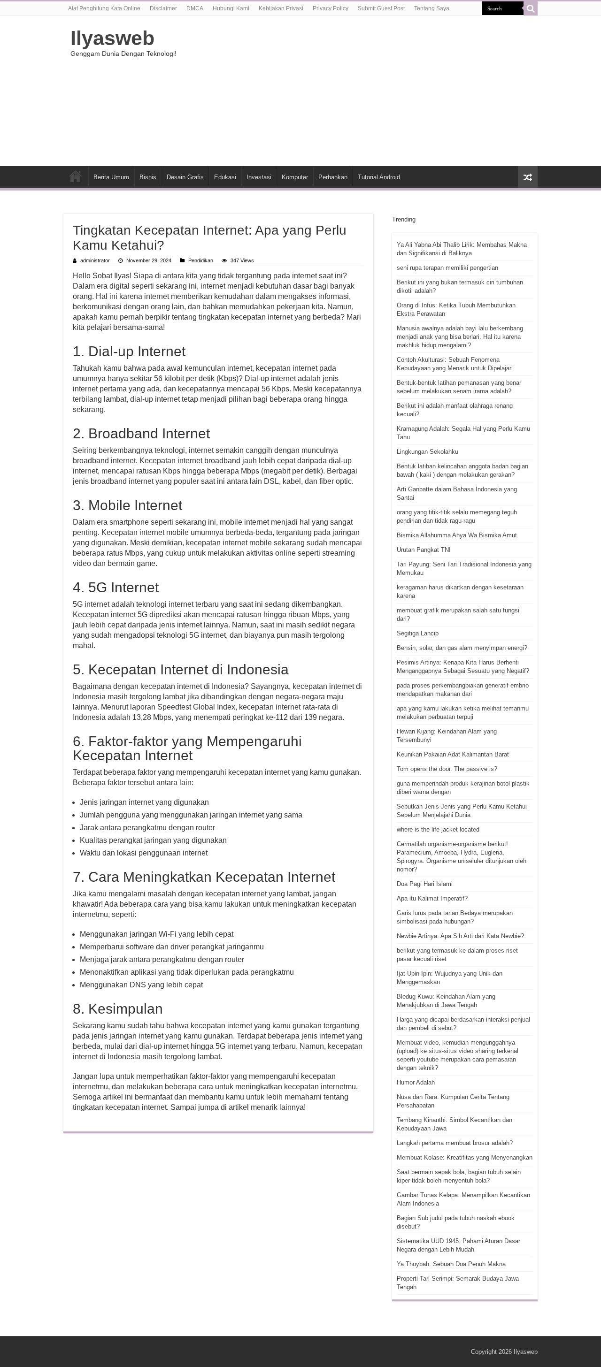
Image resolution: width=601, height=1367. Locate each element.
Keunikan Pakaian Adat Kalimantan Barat (453, 754)
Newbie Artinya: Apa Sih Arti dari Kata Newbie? (460, 935)
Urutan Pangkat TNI (424, 549)
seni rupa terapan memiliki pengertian (447, 267)
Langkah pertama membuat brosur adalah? (455, 1142)
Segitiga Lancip (418, 633)
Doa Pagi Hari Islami (425, 883)
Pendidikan (200, 260)
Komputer (295, 177)
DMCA (194, 8)
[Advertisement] (360, 91)
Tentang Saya (431, 8)
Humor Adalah (416, 1082)
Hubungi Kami (231, 8)
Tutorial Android (379, 177)
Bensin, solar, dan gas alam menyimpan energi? (462, 647)
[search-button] (531, 8)
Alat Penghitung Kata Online (104, 8)
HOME (75, 176)
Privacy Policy (330, 8)
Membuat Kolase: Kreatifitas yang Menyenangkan (464, 1157)
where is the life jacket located (438, 829)
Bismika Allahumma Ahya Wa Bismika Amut (457, 535)
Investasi (259, 177)
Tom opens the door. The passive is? (447, 768)
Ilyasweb (112, 38)
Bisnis (147, 177)
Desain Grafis (185, 177)
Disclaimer (163, 8)
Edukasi (225, 177)
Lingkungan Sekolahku (427, 451)
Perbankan (332, 177)
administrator (95, 260)
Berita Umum (111, 177)
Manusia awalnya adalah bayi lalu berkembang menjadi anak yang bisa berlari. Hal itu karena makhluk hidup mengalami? (460, 337)
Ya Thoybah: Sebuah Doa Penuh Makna (451, 1264)
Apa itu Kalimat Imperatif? (432, 898)
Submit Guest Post (381, 8)
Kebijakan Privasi (281, 8)
